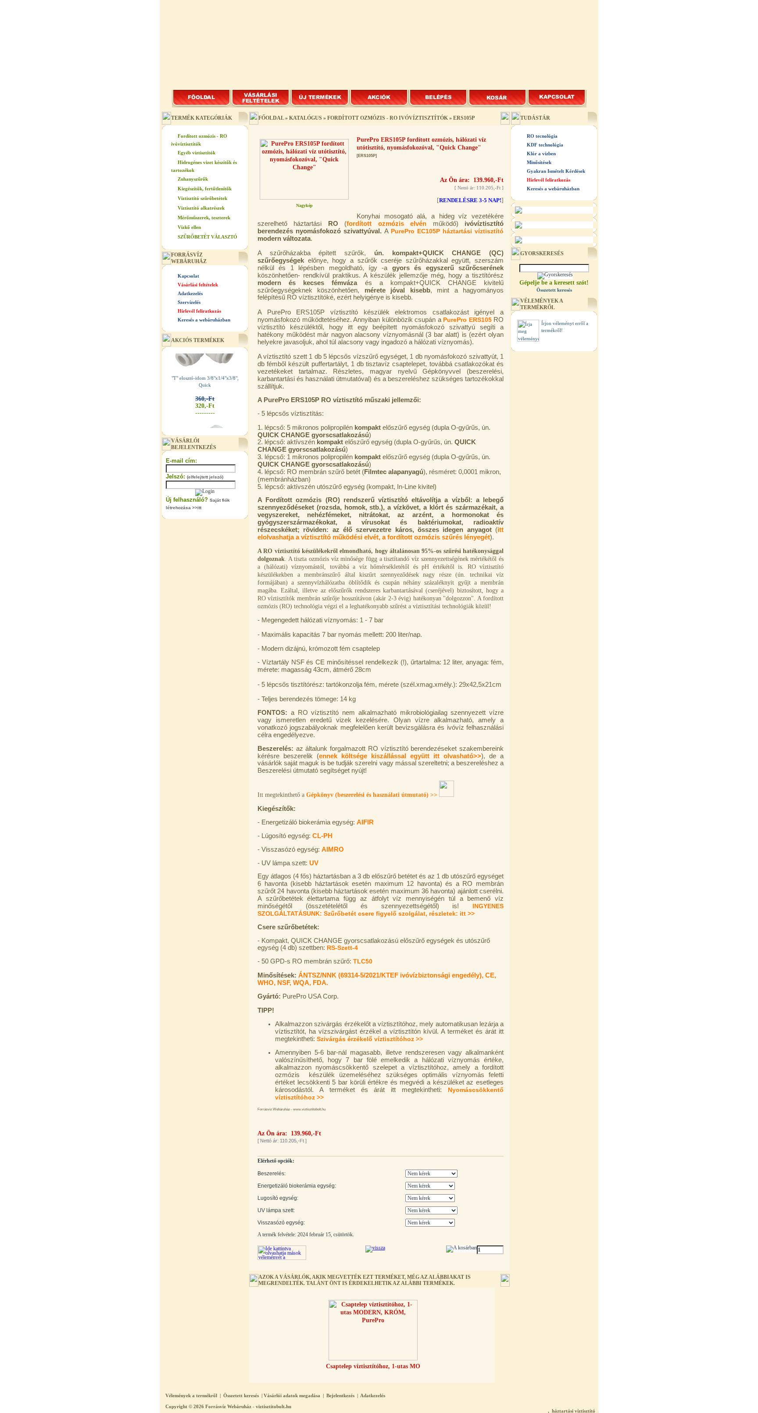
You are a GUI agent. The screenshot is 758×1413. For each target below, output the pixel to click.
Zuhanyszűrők (193, 179)
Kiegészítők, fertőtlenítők (205, 188)
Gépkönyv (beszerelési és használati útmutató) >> (372, 795)
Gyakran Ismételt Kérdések (556, 171)
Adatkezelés (190, 293)
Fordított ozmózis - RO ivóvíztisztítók (387, 118)
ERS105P (464, 118)
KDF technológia (545, 144)
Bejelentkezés (340, 1395)
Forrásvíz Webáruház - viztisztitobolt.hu (248, 1406)
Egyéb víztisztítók (196, 152)
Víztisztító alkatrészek (201, 208)
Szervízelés (189, 302)
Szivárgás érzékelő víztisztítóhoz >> (370, 1038)
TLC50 (362, 961)
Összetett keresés (241, 1395)
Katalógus (305, 118)
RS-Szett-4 (342, 947)
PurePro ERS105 (467, 319)
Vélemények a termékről (191, 1395)
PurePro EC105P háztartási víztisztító (447, 231)
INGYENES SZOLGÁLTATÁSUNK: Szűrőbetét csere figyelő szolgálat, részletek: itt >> (380, 910)
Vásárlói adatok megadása (292, 1395)
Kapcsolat (188, 275)
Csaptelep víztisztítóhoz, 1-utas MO (373, 1366)
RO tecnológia (542, 136)
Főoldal (271, 118)
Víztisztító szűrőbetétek (202, 198)
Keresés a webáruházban (204, 319)
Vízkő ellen (189, 227)
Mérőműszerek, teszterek (204, 217)
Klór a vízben (541, 153)
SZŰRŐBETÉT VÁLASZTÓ (207, 236)
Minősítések (539, 162)
